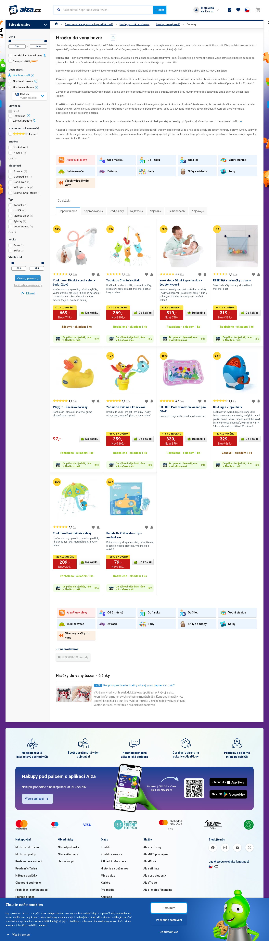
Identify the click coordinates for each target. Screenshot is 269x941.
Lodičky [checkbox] (18, 210)
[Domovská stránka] (56, 24)
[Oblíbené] (238, 9)
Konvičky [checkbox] (19, 205)
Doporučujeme (68, 211)
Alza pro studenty (154, 875)
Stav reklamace (68, 854)
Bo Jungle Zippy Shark (227, 407)
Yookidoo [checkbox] (19, 147)
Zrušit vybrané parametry (28, 285)
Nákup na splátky (26, 875)
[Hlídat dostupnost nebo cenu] (98, 274)
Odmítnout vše (169, 932)
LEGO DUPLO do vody (74, 657)
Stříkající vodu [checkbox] (22, 187)
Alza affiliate (151, 868)
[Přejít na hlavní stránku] (25, 10)
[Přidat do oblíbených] (93, 274)
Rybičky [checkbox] (18, 221)
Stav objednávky (68, 847)
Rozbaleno (19, 116)
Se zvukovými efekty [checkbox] (25, 192)
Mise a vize (108, 875)
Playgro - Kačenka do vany (70, 407)
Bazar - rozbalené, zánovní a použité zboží (89, 24)
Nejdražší (155, 211)
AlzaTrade (150, 882)
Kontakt (105, 847)
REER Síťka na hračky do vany (232, 280)
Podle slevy (117, 211)
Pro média (107, 889)
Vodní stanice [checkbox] (21, 226)
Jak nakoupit (66, 861)
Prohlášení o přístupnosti (31, 889)
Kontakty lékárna (111, 854)
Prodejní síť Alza (26, 868)
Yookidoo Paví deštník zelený (72, 533)
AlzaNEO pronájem (155, 854)
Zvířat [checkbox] (17, 250)
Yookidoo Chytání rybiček (123, 280)
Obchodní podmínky (28, 882)
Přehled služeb (24, 896)
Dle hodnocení (176, 211)
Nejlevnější (136, 211)
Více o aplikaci (34, 798)
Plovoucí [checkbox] (18, 171)
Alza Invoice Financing (158, 889)
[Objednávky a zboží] (229, 9)
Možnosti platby (25, 854)
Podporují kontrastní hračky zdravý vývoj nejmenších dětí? (139, 685)
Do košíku (91, 312)
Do (45, 41)
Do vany (191, 24)
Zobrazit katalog (19, 24)
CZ (216, 866)
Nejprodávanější (93, 211)
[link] (28, 293)
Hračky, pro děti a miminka (134, 24)
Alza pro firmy (152, 847)
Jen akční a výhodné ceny (27, 55)
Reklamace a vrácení (28, 861)
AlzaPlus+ (149, 861)
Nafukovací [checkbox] (20, 182)
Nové (16, 111)
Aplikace (106, 896)
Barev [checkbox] (17, 245)
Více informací (21, 934)
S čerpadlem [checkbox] (21, 176)
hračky (98, 685)
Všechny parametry (28, 278)
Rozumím (169, 907)
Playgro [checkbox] (18, 152)
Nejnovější (198, 211)
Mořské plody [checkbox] (21, 215)
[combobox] (103, 10)
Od (9, 41)
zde (239, 121)
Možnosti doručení (27, 847)
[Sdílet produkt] (113, 37)
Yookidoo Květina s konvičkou (126, 407)
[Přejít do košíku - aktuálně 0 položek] (258, 9)
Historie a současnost (115, 868)
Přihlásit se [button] (207, 11)
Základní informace (113, 861)
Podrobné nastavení (169, 919)
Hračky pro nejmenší (168, 24)
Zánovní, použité (22, 120)
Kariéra (105, 882)
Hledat (160, 9)
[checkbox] (27, 56)
